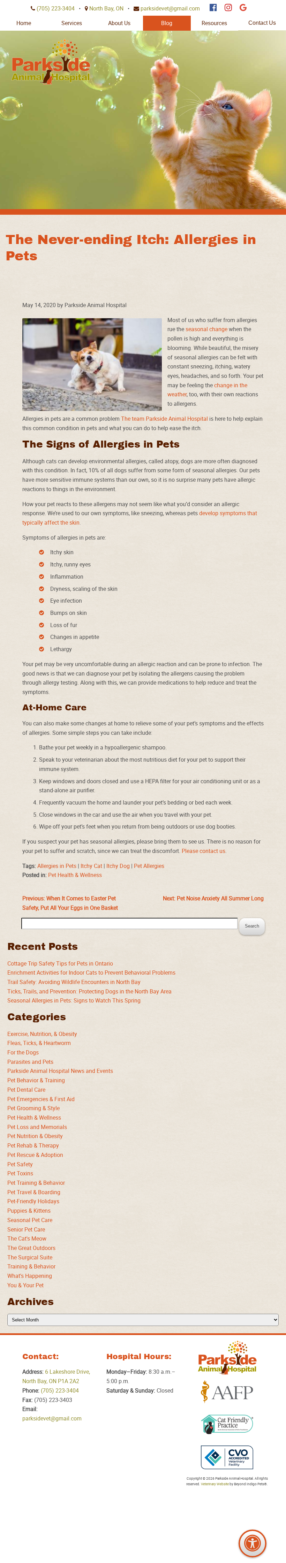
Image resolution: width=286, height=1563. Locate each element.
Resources (214, 23)
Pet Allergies (149, 866)
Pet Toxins (20, 1173)
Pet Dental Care (26, 1089)
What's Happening (29, 1276)
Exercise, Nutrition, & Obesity (42, 1034)
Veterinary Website (215, 1484)
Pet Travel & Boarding (33, 1192)
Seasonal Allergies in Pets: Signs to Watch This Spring (74, 1000)
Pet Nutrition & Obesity (35, 1136)
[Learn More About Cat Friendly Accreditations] (227, 1424)
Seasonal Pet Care (29, 1220)
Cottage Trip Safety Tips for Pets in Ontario (60, 963)
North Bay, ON (106, 8)
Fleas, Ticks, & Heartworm (39, 1043)
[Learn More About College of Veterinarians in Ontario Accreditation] (227, 1457)
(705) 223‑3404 (56, 8)
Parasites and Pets (30, 1062)
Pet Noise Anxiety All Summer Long (213, 898)
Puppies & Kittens (29, 1210)
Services (71, 23)
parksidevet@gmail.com (170, 8)
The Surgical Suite (29, 1257)
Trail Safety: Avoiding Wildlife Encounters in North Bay (74, 982)
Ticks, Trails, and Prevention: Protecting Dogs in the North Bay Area (89, 991)
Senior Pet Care (26, 1229)
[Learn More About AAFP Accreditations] (227, 1391)
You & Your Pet (25, 1285)
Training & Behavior (31, 1266)
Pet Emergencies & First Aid (41, 1099)
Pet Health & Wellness (75, 875)
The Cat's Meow (26, 1238)
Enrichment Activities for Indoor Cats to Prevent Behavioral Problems (91, 972)
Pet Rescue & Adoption (35, 1155)
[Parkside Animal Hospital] (50, 62)
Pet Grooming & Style (33, 1108)
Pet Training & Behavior (36, 1183)
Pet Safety (20, 1164)
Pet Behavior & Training (36, 1080)
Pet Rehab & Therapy (33, 1145)
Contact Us (262, 23)
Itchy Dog (118, 866)
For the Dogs (23, 1052)
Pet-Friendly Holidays (33, 1201)
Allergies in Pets (56, 866)
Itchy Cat (91, 866)
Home (23, 23)
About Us (119, 23)
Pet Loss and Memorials (37, 1127)
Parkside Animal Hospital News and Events (60, 1071)
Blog (166, 23)
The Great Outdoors (31, 1248)
